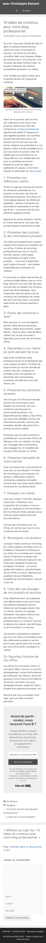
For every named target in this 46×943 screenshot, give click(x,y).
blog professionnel (29, 129)
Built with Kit (23, 786)
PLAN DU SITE (19, 931)
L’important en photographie (20, 817)
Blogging (10, 805)
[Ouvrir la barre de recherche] (16, 10)
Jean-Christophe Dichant (20, 3)
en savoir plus (33, 171)
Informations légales (35, 931)
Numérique (11, 801)
